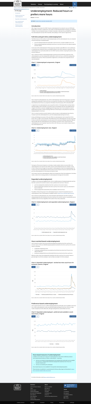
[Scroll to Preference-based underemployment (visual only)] (59, 303)
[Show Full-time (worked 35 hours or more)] (48, 295)
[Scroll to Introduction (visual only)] (41, 26)
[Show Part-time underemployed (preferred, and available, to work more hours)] (54, 92)
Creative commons (20, 402)
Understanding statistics (35, 399)
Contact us (47, 394)
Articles (18, 7)
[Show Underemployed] (42, 91)
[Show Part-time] (37, 295)
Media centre (47, 390)
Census (40, 4)
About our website (48, 386)
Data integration (33, 396)
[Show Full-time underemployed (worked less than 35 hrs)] (49, 93)
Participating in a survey (51, 4)
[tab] (33, 65)
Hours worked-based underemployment (19, 22)
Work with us (47, 388)
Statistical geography (34, 391)
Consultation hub (48, 393)
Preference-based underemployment (19, 25)
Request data (33, 397)
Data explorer (33, 394)
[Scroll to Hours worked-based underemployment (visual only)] (61, 241)
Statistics (33, 4)
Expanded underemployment (21, 19)
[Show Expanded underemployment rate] (59, 233)
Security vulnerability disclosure (51, 396)
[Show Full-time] (57, 345)
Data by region (33, 390)
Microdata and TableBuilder (35, 393)
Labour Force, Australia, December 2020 (44, 21)
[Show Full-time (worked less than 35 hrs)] (49, 159)
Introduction (17, 13)
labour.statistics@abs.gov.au (49, 377)
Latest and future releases (35, 386)
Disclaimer (42, 402)
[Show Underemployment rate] (47, 157)
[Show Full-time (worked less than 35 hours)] (65, 295)
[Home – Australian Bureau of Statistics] (17, 387)
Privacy (51, 402)
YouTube (67, 397)
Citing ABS (47, 391)
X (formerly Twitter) (69, 394)
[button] (74, 4)
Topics (31, 388)
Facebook (67, 391)
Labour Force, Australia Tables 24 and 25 (66, 193)
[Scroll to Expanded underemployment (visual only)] (53, 179)
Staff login (72, 402)
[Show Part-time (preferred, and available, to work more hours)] (54, 158)
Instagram (67, 393)
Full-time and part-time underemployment (19, 16)
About (61, 4)
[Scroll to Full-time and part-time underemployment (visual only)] (63, 37)
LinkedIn (66, 396)
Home (15, 7)
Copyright (32, 402)
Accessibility (61, 402)
